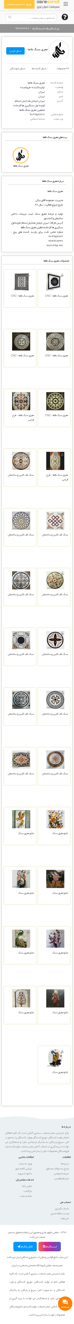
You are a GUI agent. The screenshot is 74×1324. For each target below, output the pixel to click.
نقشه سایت (26, 1195)
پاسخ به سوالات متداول (57, 1168)
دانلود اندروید (24, 1173)
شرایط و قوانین (61, 1178)
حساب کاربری (62, 1208)
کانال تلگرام (26, 1246)
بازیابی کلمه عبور (23, 1168)
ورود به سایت (25, 1163)
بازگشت (27, 1190)
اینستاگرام (51, 1246)
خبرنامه (65, 1218)
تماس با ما (27, 1186)
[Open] (66, 4)
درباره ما (65, 1163)
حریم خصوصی (61, 1173)
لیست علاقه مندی (60, 1213)
